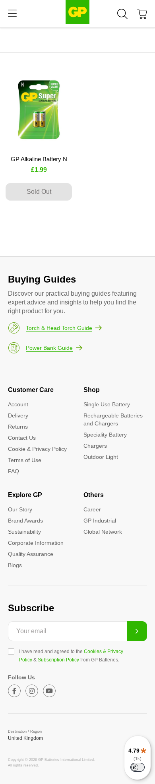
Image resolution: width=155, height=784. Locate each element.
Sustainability (24, 532)
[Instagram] (31, 691)
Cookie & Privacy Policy (37, 449)
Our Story (20, 509)
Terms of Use (24, 460)
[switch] (137, 767)
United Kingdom (25, 738)
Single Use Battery (106, 404)
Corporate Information (36, 543)
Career (92, 509)
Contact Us (22, 438)
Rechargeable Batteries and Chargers (113, 419)
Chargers (95, 446)
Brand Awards (25, 520)
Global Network (102, 532)
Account (18, 404)
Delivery (18, 415)
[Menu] (12, 13)
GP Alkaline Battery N (39, 159)
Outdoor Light (100, 457)
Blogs (15, 565)
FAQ (13, 471)
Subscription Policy (58, 660)
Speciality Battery (105, 434)
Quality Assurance (30, 554)
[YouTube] (49, 691)
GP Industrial (99, 520)
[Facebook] (14, 691)
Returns (18, 426)
